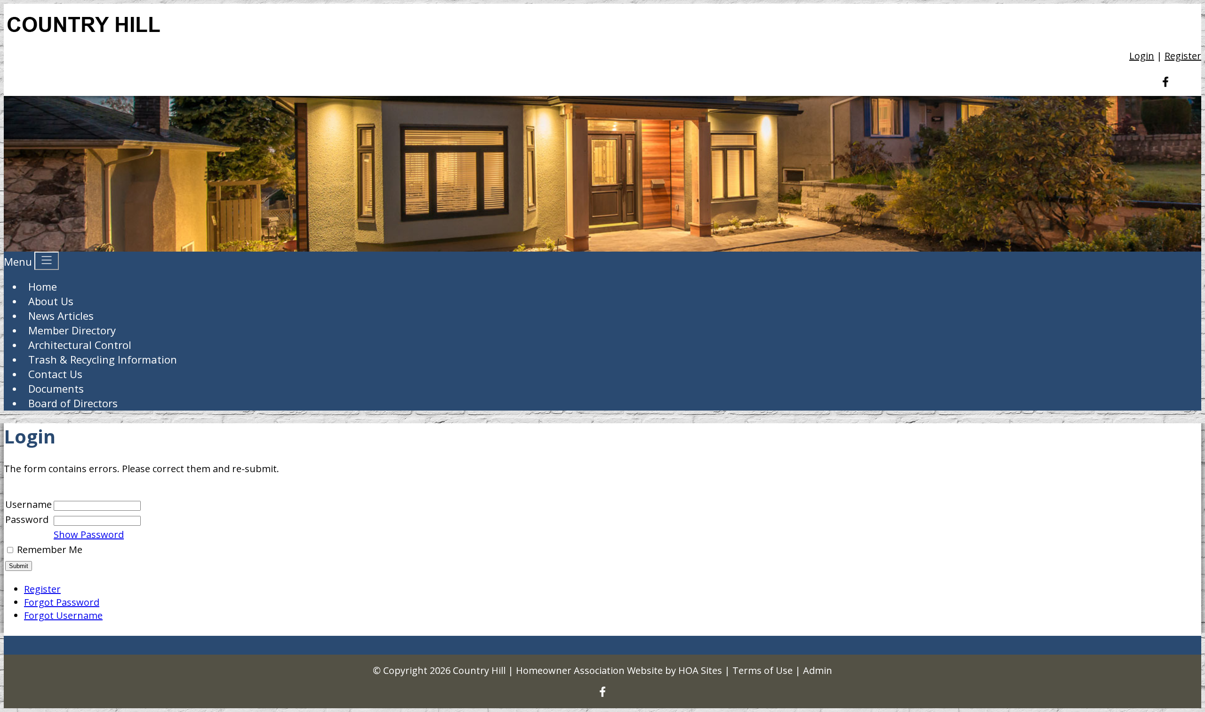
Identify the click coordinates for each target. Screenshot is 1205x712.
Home (42, 286)
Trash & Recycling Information (102, 359)
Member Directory (72, 330)
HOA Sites (700, 670)
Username (28, 504)
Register (1183, 55)
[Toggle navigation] (46, 261)
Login (1141, 55)
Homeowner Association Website (589, 670)
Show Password (89, 534)
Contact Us (55, 374)
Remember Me (49, 549)
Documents (56, 388)
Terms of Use (762, 670)
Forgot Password (61, 602)
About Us (50, 301)
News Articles (61, 316)
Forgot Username (63, 615)
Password (26, 519)
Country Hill (479, 670)
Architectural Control (79, 345)
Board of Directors (73, 403)
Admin (817, 670)
